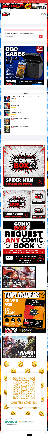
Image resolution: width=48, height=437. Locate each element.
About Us (9, 18)
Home (4, 18)
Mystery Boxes (30, 18)
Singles (16, 22)
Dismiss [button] (37, 1)
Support (30, 22)
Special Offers (39, 22)
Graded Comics (7, 22)
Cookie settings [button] (23, 435)
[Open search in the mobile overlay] (39, 13)
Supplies (22, 22)
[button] (3, 165)
